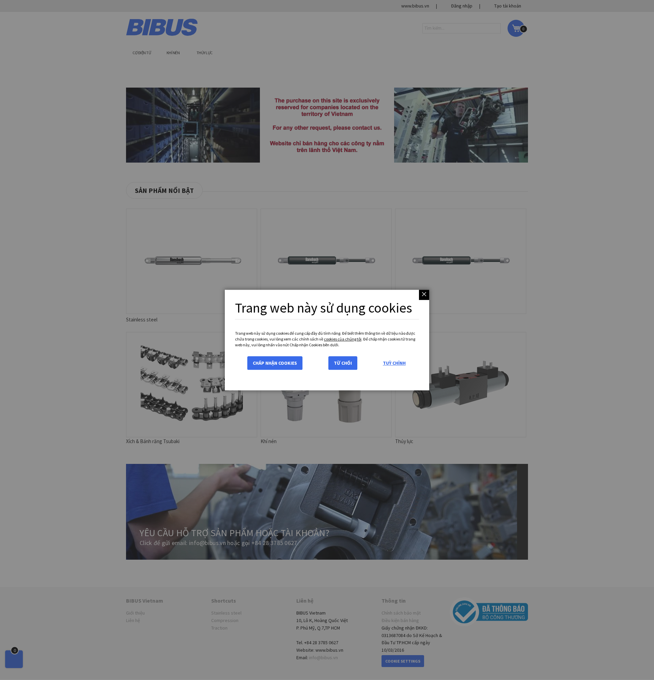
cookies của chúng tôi (342, 339)
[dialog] (327, 340)
